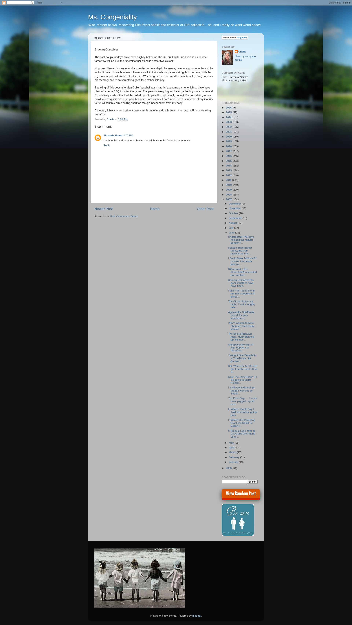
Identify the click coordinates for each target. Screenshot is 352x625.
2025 (229, 112)
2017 (229, 151)
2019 (229, 141)
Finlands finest (112, 135)
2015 (229, 161)
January (234, 462)
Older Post (205, 209)
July (231, 228)
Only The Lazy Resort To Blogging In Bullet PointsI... (242, 380)
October (234, 213)
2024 (229, 117)
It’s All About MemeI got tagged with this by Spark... (241, 390)
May (231, 442)
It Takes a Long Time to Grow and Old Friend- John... (242, 433)
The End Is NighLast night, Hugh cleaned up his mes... (241, 336)
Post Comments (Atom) (124, 216)
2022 (229, 127)
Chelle (242, 51)
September (235, 218)
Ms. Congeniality (112, 17)
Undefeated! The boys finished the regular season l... (241, 239)
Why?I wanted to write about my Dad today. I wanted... (242, 326)
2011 (229, 180)
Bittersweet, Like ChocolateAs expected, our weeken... (243, 272)
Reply (106, 145)
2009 (229, 189)
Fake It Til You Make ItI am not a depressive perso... (241, 293)
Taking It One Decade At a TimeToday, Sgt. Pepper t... (242, 358)
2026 (229, 107)
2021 (229, 132)
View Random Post (241, 493)
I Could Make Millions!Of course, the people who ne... (242, 261)
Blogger (196, 615)
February (234, 457)
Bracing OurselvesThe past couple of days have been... (241, 283)
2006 (229, 468)
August (233, 223)
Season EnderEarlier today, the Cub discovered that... (240, 250)
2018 (229, 146)
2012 (229, 175)
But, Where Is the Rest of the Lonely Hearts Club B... (242, 369)
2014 (229, 165)
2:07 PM (128, 135)
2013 (229, 170)
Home (155, 209)
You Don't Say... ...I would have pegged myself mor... (243, 401)
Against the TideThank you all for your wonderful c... (241, 315)
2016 (229, 156)
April (232, 447)
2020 (229, 136)
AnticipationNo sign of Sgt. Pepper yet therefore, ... (240, 347)
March (233, 452)
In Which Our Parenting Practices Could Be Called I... (241, 423)
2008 (229, 194)
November (235, 208)
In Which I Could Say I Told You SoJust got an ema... (243, 412)
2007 (229, 199)
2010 (229, 185)
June (232, 232)
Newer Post (103, 209)
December (235, 203)
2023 (229, 122)
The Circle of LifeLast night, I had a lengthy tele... (241, 304)
